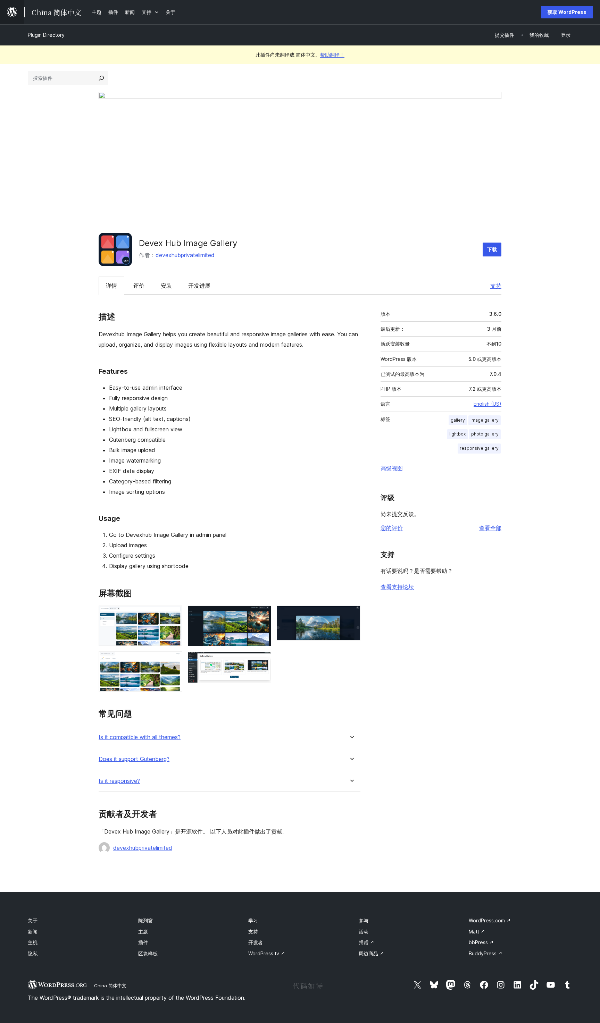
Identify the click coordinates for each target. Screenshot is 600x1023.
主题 (143, 932)
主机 (33, 942)
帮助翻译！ (332, 55)
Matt (477, 932)
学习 (253, 920)
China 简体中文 (110, 985)
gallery (458, 420)
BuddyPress (485, 953)
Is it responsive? (119, 781)
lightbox (457, 434)
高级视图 (392, 468)
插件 (143, 942)
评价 (138, 285)
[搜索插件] (101, 78)
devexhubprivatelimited (185, 255)
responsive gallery (479, 448)
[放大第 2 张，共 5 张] (172, 660)
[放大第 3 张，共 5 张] (261, 614)
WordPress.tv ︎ (266, 953)
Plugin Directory (46, 35)
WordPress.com (490, 920)
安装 (166, 285)
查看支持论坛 (397, 586)
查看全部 (490, 527)
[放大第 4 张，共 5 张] (261, 661)
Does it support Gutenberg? (134, 759)
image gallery (484, 420)
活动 (363, 932)
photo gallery (485, 434)
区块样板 (148, 953)
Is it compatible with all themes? (140, 737)
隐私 (33, 953)
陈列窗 (145, 920)
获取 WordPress (567, 12)
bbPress (481, 942)
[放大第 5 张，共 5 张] (351, 614)
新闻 (33, 932)
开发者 (255, 942)
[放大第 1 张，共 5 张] (172, 614)
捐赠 (366, 942)
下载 (492, 249)
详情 (111, 285)
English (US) (487, 404)
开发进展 (199, 285)
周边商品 (371, 953)
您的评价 (392, 527)
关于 (33, 920)
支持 (495, 285)
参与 (363, 920)
